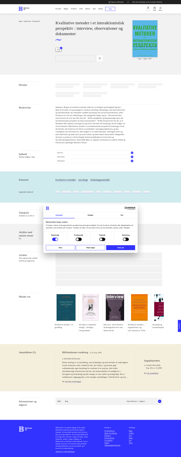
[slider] (145, 40)
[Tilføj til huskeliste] (100, 58)
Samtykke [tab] (59, 215)
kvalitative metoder (66, 179)
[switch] (79, 239)
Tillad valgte (90, 248)
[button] (95, 153)
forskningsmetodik (100, 179)
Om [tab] (122, 215)
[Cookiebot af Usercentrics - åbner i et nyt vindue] (126, 208)
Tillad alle (120, 248)
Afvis (60, 248)
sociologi (83, 179)
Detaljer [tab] (90, 215)
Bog (58, 49)
